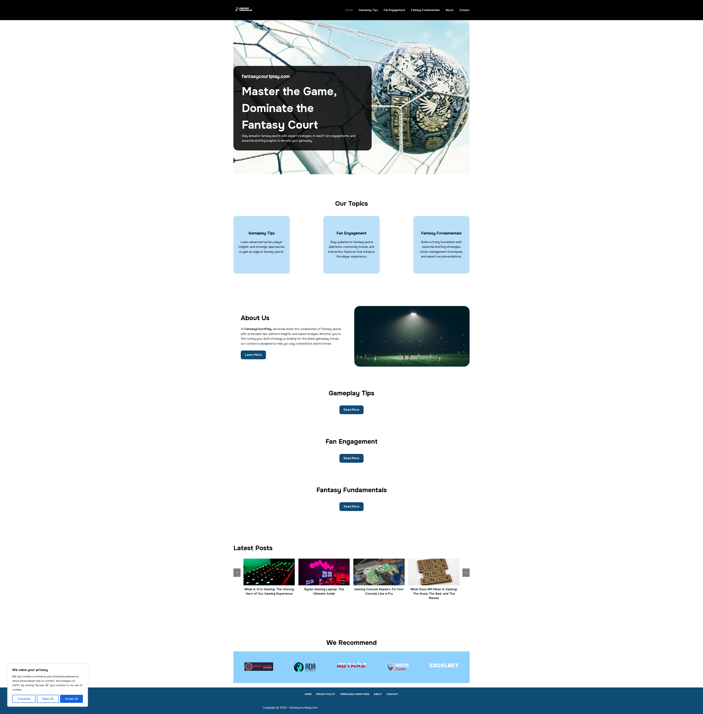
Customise (23, 698)
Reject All (47, 698)
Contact (464, 10)
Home (349, 10)
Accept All (71, 698)
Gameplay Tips (368, 10)
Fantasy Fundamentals (425, 10)
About (449, 10)
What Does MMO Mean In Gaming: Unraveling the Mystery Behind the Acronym (434, 593)
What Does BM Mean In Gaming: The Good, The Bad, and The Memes (379, 593)
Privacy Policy (325, 694)
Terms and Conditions (354, 694)
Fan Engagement (394, 10)
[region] (47, 685)
